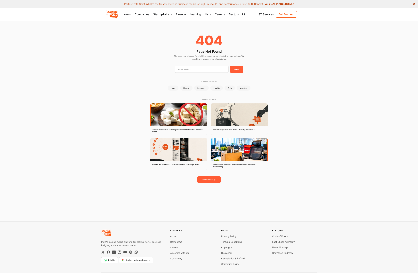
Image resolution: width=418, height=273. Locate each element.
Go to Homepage (209, 180)
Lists (208, 14)
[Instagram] (119, 252)
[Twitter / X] (102, 252)
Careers (220, 14)
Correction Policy (230, 264)
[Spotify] (130, 252)
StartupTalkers (162, 14)
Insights (217, 88)
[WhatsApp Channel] (136, 252)
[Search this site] (244, 14)
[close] (414, 4)
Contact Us (176, 241)
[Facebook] (108, 252)
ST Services (266, 14)
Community (176, 258)
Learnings (243, 88)
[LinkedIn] (114, 252)
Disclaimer (226, 252)
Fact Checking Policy (283, 241)
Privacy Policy (228, 236)
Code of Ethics (280, 236)
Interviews (201, 88)
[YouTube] (125, 252)
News (127, 14)
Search (236, 69)
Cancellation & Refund (233, 258)
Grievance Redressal (283, 252)
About (173, 236)
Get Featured (286, 14)
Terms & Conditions (231, 241)
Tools (230, 88)
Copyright (226, 247)
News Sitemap (280, 247)
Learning (195, 14)
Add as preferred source (138, 260)
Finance (181, 14)
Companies (142, 14)
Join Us (111, 260)
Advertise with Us (179, 252)
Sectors (234, 14)
